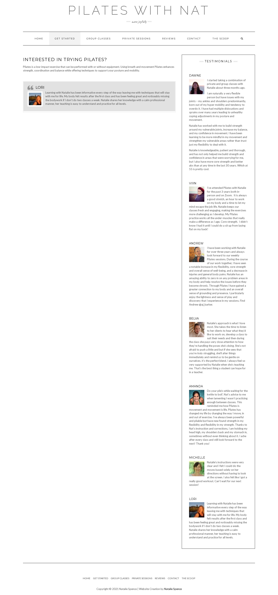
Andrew (196, 243)
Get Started (65, 38)
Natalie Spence (173, 589)
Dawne (195, 75)
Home (39, 38)
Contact (194, 38)
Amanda (196, 386)
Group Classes (98, 38)
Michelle (197, 457)
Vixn (192, 183)
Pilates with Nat (139, 10)
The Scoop (220, 38)
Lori (40, 87)
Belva (194, 318)
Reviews (169, 38)
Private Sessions (136, 38)
